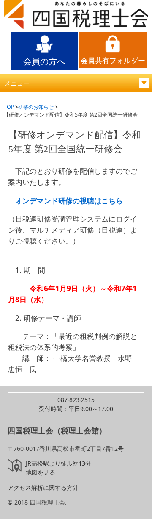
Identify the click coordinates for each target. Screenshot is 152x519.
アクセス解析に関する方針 (43, 487)
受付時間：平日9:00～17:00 (76, 404)
